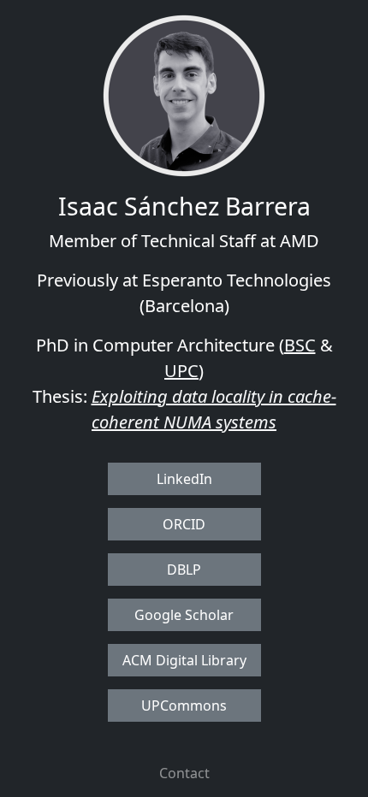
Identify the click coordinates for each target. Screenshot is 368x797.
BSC (300, 345)
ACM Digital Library (184, 660)
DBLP (184, 569)
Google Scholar (184, 614)
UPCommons (184, 705)
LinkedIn (184, 478)
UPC (181, 370)
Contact (184, 773)
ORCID (184, 524)
